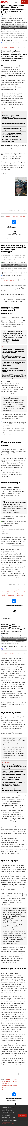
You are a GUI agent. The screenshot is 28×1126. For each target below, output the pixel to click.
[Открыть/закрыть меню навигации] (15, 2)
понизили (22, 575)
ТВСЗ (22, 664)
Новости (7, 216)
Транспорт (14, 1081)
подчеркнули (7, 512)
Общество (22, 216)
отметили (15, 340)
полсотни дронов (18, 545)
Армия (3, 595)
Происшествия (18, 592)
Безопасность (19, 595)
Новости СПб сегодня (7, 592)
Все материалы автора (7, 47)
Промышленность (6, 1087)
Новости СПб (15, 590)
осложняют (11, 551)
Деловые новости (6, 1081)
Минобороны (17, 594)
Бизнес (15, 1079)
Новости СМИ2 (6, 239)
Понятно (22, 1115)
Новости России (17, 1087)
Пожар (3, 594)
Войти (24, 2)
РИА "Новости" (6, 73)
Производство (5, 1089)
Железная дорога (5, 1083)
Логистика (9, 594)
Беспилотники (10, 595)
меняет (18, 564)
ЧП (24, 592)
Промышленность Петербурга (9, 1085)
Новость (7, 590)
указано (9, 458)
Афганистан (15, 216)
